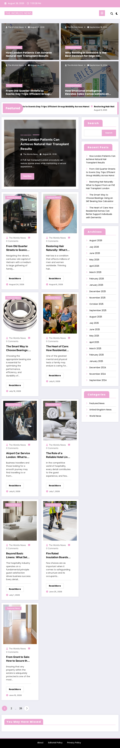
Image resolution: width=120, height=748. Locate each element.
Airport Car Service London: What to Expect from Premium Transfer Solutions (18, 455)
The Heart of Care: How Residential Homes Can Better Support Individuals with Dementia (58, 348)
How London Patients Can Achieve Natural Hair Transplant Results (29, 54)
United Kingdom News (100, 409)
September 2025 (97, 310)
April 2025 (94, 342)
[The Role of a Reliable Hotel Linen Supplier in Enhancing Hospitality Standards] (60, 420)
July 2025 (94, 323)
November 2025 (97, 297)
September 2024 (98, 380)
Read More (27, 176)
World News (95, 415)
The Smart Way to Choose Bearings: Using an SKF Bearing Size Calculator (17, 348)
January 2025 (96, 361)
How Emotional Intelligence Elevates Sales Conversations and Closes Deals (88, 92)
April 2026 (94, 265)
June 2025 (94, 329)
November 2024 (97, 373)
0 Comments (12, 241)
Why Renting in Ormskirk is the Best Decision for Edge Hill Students (86, 54)
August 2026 (95, 240)
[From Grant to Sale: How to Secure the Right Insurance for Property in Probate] (20, 624)
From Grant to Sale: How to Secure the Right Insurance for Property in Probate (18, 659)
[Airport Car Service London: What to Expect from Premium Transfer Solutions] (20, 420)
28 (20, 708)
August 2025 (95, 316)
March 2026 (95, 272)
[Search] (112, 14)
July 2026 (94, 246)
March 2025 (95, 348)
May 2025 (94, 335)
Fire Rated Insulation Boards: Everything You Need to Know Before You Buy (57, 555)
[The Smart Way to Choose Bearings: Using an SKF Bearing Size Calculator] (20, 313)
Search (93, 123)
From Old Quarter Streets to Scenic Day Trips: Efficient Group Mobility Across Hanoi (28, 92)
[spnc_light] (117, 13)
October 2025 (96, 304)
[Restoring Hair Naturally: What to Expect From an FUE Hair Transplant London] (60, 213)
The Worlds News (16, 27)
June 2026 (94, 253)
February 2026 (96, 278)
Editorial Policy (55, 742)
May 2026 (94, 259)
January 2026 (96, 284)
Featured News (14, 47)
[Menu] (102, 13)
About (40, 742)
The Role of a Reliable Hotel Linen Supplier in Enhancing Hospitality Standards (58, 455)
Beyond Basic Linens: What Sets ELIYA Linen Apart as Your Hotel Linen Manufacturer (18, 555)
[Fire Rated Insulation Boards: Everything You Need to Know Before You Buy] (60, 520)
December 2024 (97, 367)
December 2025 (97, 291)
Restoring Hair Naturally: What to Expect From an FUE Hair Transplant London (58, 248)
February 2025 (96, 354)
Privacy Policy (74, 742)
